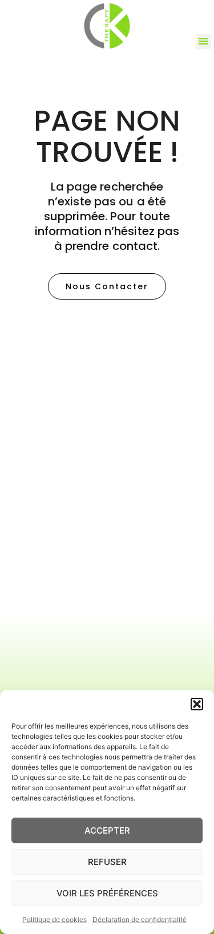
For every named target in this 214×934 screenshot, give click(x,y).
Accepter (107, 830)
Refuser (107, 861)
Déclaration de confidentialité (139, 919)
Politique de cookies (54, 919)
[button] (197, 704)
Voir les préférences (107, 893)
